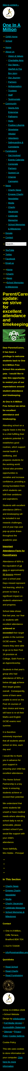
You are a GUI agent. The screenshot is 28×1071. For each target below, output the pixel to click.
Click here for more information (13, 1061)
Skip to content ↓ (11, 5)
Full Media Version (13, 1023)
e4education (19, 1018)
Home (10, 269)
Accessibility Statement (14, 1027)
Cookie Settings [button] (16, 1036)
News (9, 278)
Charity (10, 274)
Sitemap (8, 1031)
